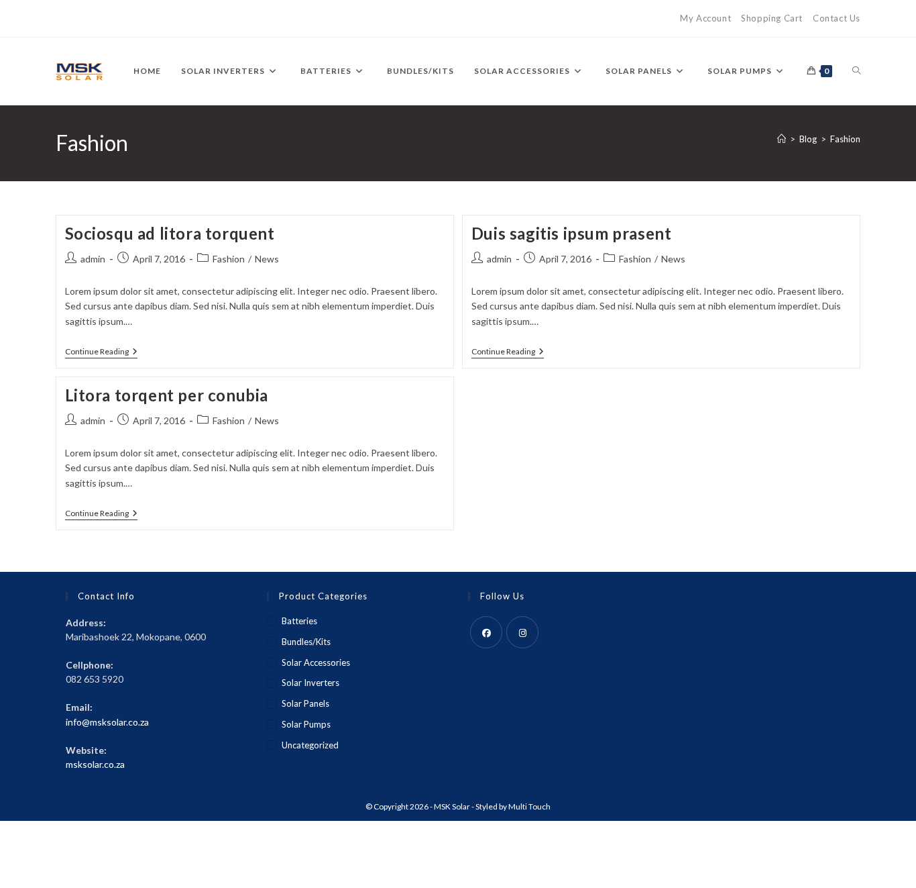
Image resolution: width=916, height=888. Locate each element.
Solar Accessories (316, 662)
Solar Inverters (310, 682)
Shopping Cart (772, 18)
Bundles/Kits (306, 641)
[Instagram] (522, 632)
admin (92, 258)
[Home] (781, 139)
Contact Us (836, 18)
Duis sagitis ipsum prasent (571, 233)
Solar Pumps (306, 724)
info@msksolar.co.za (107, 722)
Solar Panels (305, 703)
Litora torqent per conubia (167, 395)
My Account (705, 18)
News (267, 258)
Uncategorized (310, 745)
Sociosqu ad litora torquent (170, 233)
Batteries (299, 620)
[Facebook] (486, 632)
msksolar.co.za (95, 764)
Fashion (845, 139)
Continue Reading (101, 352)
